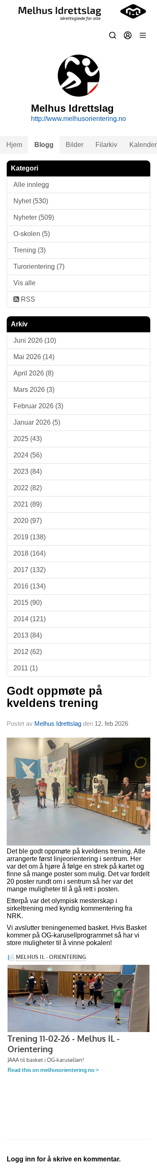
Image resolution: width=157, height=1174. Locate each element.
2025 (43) (27, 438)
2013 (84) (27, 635)
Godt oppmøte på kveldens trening (54, 697)
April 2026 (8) (33, 373)
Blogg (44, 144)
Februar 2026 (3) (38, 406)
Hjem (14, 144)
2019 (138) (29, 537)
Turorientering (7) (38, 266)
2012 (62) (27, 651)
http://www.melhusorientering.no (78, 118)
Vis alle (24, 282)
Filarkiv (106, 144)
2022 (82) (27, 487)
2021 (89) (27, 504)
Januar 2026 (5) (36, 422)
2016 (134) (29, 586)
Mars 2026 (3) (33, 389)
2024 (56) (27, 455)
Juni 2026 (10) (34, 340)
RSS (27, 299)
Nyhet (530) (30, 201)
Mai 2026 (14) (33, 356)
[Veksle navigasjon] (142, 35)
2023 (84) (27, 471)
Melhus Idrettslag (57, 723)
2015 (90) (27, 602)
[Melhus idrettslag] (78, 11)
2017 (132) (29, 569)
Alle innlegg (31, 184)
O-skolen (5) (31, 233)
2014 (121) (29, 618)
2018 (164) (29, 553)
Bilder (74, 144)
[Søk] (112, 35)
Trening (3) (29, 250)
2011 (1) (25, 668)
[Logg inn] (127, 35)
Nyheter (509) (33, 217)
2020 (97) (27, 520)
